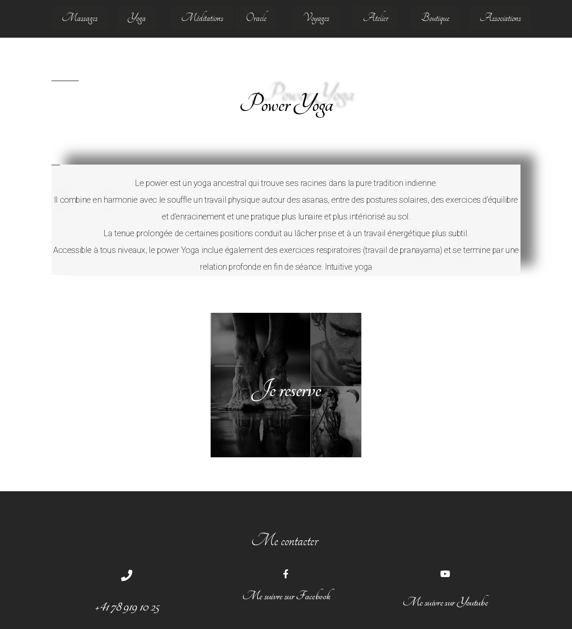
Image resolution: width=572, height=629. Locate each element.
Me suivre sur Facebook (286, 596)
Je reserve (285, 389)
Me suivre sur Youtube (445, 602)
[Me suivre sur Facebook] (285, 574)
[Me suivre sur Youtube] (445, 574)
